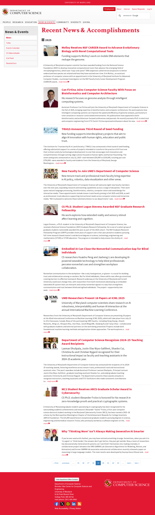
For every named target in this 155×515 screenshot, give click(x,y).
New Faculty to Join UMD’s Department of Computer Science (100, 171)
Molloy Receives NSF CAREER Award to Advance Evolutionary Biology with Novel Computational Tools (101, 49)
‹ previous (65, 463)
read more (63, 82)
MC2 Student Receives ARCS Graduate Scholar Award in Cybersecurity (97, 391)
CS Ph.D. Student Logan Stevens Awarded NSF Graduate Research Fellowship (103, 208)
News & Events (47, 22)
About (119, 9)
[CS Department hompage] (127, 482)
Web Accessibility (61, 508)
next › (129, 463)
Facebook (57, 504)
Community (63, 22)
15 (78, 463)
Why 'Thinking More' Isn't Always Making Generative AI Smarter (103, 431)
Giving (86, 22)
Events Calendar (13, 48)
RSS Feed (79, 504)
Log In (149, 9)
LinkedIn (74, 504)
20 (103, 463)
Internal (127, 9)
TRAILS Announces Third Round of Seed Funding (92, 129)
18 (93, 463)
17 (88, 463)
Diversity (76, 22)
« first (56, 463)
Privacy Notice (75, 508)
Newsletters (11, 63)
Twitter (62, 504)
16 (83, 463)
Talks (8, 43)
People (7, 22)
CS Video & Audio (13, 53)
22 (113, 463)
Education (31, 22)
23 (118, 463)
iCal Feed (10, 58)
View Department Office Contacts (67, 479)
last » (137, 463)
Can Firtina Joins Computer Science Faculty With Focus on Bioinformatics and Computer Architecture (99, 91)
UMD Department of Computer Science (22, 11)
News (8, 37)
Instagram (68, 504)
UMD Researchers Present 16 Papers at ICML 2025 (93, 298)
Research (18, 22)
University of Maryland (77, 3)
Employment (109, 9)
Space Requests (138, 9)
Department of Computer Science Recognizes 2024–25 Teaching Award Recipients (102, 342)
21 (108, 463)
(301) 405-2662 (71, 499)
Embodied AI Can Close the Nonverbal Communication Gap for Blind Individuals (105, 250)
